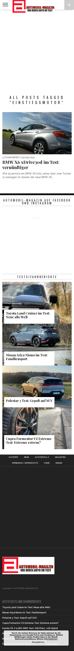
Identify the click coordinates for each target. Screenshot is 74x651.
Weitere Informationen (46, 638)
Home (47, 463)
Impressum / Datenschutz (25, 463)
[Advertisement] (37, 50)
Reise (26, 457)
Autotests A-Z (42, 457)
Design (59, 463)
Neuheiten (60, 457)
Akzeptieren (38, 642)
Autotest (13, 457)
